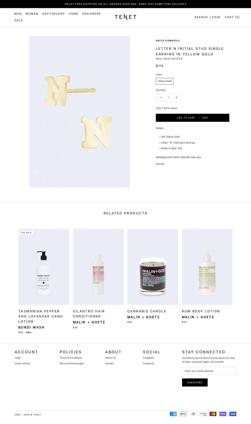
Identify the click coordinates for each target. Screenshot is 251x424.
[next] (239, 277)
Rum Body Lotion (201, 311)
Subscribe (194, 382)
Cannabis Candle (146, 311)
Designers (91, 13)
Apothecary (53, 13)
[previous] (11, 277)
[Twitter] (173, 163)
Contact (109, 363)
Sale (18, 20)
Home (73, 13)
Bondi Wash (31, 327)
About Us (110, 357)
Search (200, 17)
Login (215, 17)
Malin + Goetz (89, 322)
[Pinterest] (178, 163)
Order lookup (22, 363)
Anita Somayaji (168, 40)
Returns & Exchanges (72, 363)
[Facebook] (168, 163)
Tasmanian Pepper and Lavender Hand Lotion (40, 316)
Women (32, 13)
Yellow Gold (164, 81)
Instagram (148, 357)
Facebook (148, 363)
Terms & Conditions (71, 357)
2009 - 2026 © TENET (28, 415)
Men (18, 13)
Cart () (232, 17)
